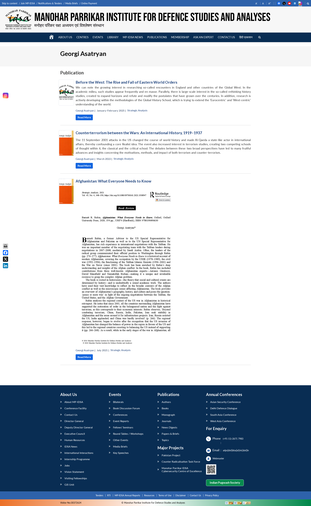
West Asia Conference (223, 421)
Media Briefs (71, 3)
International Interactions (78, 452)
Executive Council (74, 433)
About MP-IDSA (73, 401)
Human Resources (74, 439)
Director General (74, 421)
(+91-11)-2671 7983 (233, 438)
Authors (166, 401)
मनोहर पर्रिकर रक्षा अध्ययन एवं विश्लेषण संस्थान (69, 25)
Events (98, 37)
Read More (84, 117)
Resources (149, 495)
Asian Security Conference (225, 401)
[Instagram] (5, 95)
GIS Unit (69, 484)
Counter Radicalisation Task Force (181, 461)
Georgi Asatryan (85, 110)
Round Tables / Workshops (128, 433)
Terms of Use (164, 495)
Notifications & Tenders (50, 3)
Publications (157, 37)
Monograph (168, 414)
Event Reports (121, 421)
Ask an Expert (203, 37)
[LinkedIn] (5, 265)
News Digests (169, 427)
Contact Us (70, 414)
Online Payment (89, 3)
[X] (5, 259)
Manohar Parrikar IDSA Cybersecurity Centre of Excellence (182, 469)
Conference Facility (75, 408)
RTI (109, 495)
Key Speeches (121, 452)
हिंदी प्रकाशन (246, 37)
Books (165, 408)
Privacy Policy (212, 495)
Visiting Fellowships (75, 478)
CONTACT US (226, 37)
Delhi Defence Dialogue (223, 408)
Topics (165, 439)
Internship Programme (77, 459)
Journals (166, 421)
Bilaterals (118, 401)
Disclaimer (180, 495)
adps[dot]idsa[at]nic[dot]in (236, 450)
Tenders (99, 495)
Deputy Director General (78, 427)
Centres (82, 37)
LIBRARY (113, 37)
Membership (180, 37)
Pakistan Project (171, 455)
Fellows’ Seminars (123, 427)
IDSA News (70, 446)
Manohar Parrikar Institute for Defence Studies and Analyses (152, 17)
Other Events (120, 439)
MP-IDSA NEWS (133, 37)
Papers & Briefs (170, 433)
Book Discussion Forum (126, 408)
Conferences (120, 414)
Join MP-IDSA (28, 3)
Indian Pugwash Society (225, 482)
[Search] (259, 37)
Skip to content (9, 3)
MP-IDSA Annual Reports (127, 495)
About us (65, 37)
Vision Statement (74, 471)
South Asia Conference (223, 414)
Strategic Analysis (137, 110)
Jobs (67, 465)
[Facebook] (5, 252)
